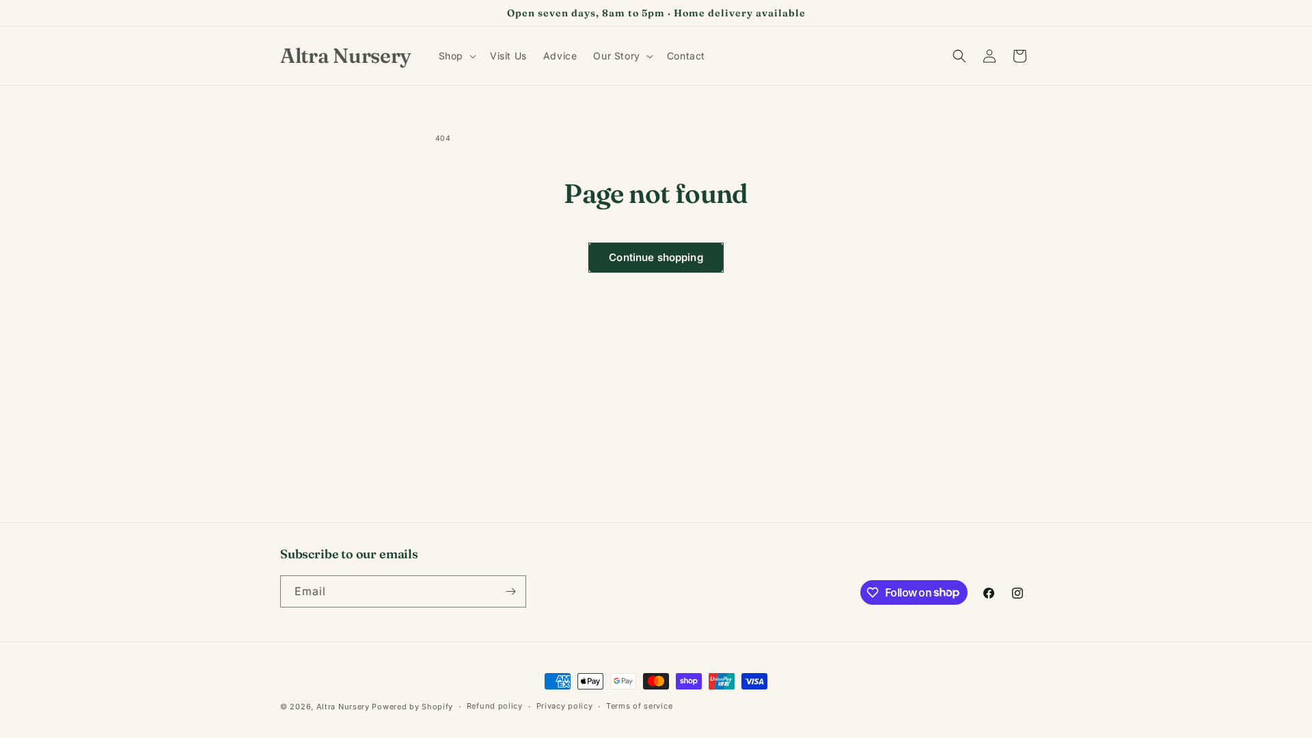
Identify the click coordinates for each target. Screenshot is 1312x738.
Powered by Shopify (412, 706)
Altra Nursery (343, 706)
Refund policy (495, 706)
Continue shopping (656, 257)
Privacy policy (564, 706)
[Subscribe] (510, 591)
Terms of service (639, 706)
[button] (456, 56)
